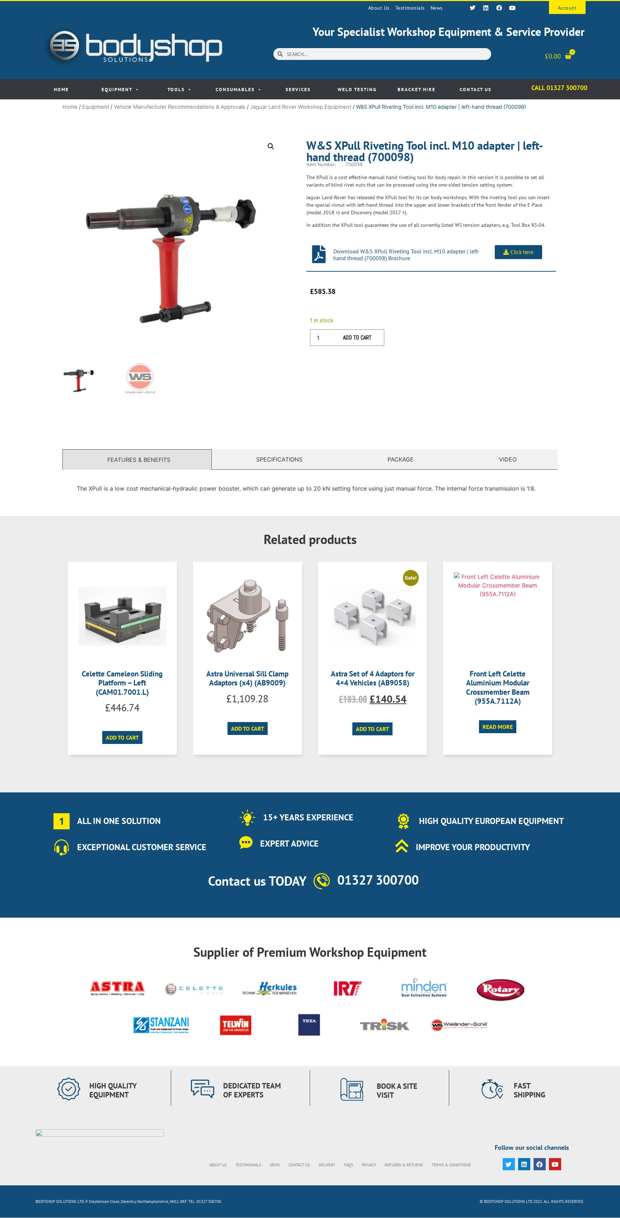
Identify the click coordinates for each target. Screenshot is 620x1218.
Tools (176, 89)
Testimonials (410, 8)
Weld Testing (357, 89)
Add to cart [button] (122, 737)
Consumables (235, 89)
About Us (379, 8)
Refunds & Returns (404, 1164)
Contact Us (476, 89)
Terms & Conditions (451, 1164)
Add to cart (357, 337)
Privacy (369, 1164)
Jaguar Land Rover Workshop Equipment (300, 107)
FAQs (348, 1164)
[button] (270, 146)
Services (298, 89)
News (437, 8)
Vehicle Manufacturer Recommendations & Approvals (179, 107)
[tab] (137, 459)
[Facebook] (499, 8)
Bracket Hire (417, 89)
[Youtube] (512, 8)
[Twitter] (472, 8)
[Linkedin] (486, 8)
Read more (498, 726)
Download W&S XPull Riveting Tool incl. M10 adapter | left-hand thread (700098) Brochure (406, 255)
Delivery (327, 1164)
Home (61, 89)
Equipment (117, 89)
